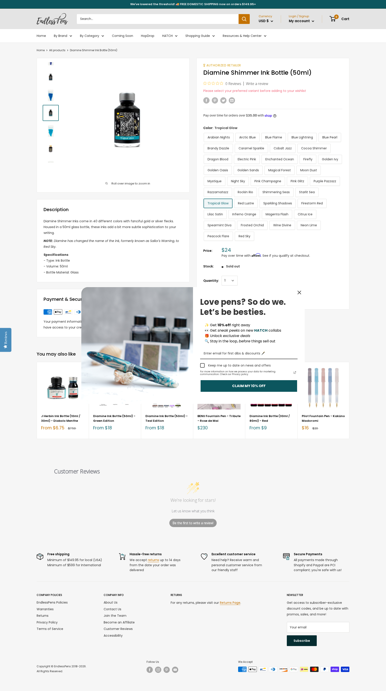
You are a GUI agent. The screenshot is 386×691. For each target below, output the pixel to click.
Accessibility (113, 635)
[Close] (299, 292)
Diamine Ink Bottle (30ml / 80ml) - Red (270, 418)
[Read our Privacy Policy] (295, 372)
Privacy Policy (47, 622)
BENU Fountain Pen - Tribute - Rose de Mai (219, 418)
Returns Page (230, 602)
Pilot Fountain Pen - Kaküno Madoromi (323, 418)
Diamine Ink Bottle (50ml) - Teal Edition (166, 418)
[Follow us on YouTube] (175, 670)
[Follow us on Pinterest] (167, 670)
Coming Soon (122, 36)
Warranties (45, 609)
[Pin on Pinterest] (215, 100)
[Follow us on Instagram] (158, 670)
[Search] (244, 19)
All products (57, 50)
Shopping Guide (197, 36)
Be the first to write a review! (193, 523)
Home (41, 36)
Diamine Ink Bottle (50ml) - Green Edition (114, 418)
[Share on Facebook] (206, 100)
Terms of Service (50, 629)
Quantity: (211, 280)
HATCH (167, 36)
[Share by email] (232, 100)
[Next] (349, 400)
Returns (42, 615)
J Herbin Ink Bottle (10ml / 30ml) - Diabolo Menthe (60, 418)
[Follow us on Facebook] (150, 670)
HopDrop (147, 36)
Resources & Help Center (242, 36)
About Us (110, 602)
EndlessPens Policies (52, 602)
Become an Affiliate (119, 622)
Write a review (257, 84)
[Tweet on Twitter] (223, 100)
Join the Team (115, 615)
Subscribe (302, 640)
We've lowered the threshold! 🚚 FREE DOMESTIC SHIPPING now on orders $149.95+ (193, 4)
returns (153, 560)
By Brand (60, 36)
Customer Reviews (118, 629)
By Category (89, 36)
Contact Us (112, 609)
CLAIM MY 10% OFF (249, 386)
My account (300, 21)
